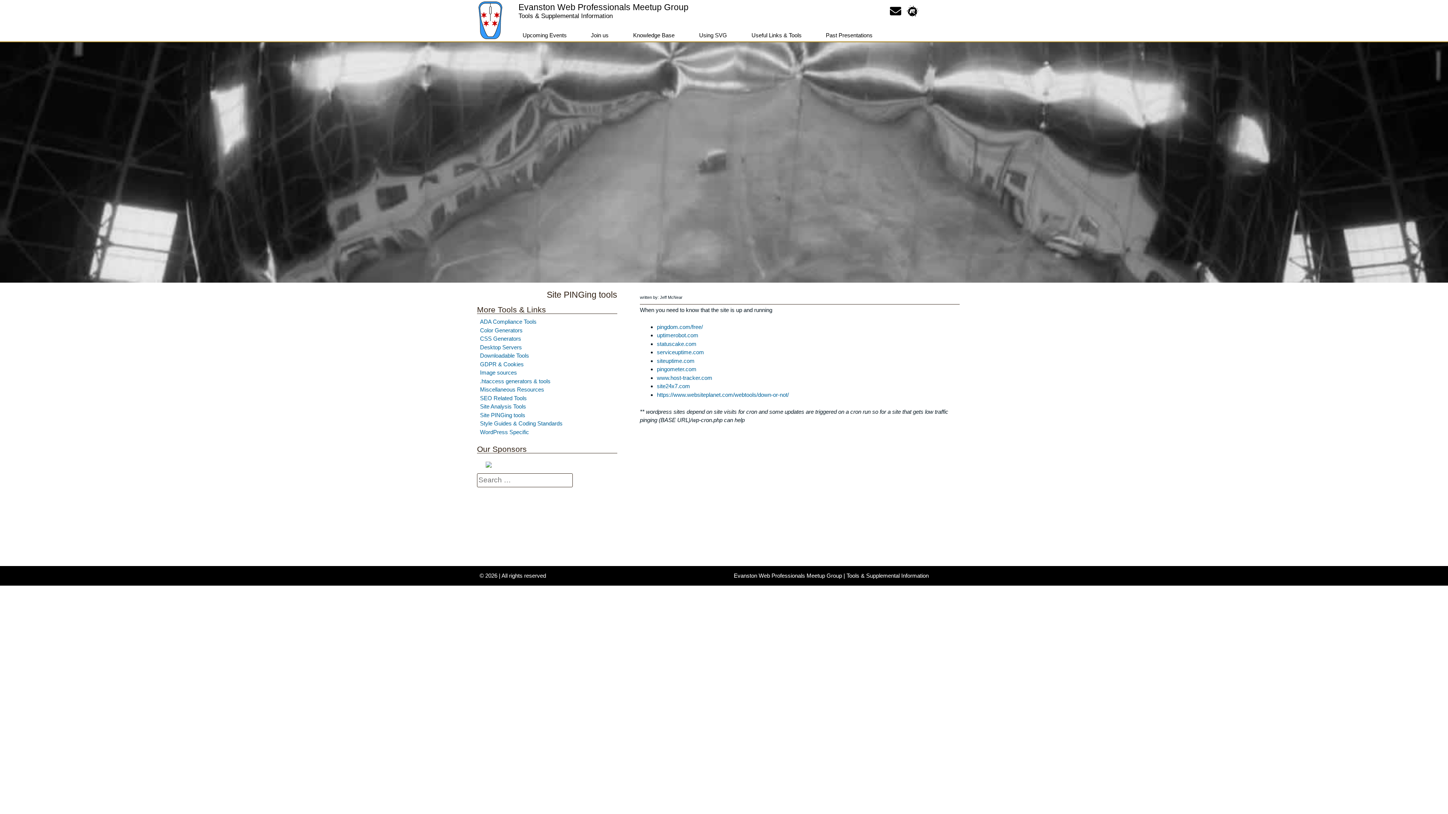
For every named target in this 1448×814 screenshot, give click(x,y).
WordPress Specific (504, 432)
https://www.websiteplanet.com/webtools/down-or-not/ (723, 395)
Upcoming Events (545, 35)
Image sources (498, 372)
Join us (600, 35)
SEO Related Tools (503, 398)
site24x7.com (673, 386)
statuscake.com (676, 344)
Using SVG (713, 35)
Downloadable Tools (504, 355)
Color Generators (501, 330)
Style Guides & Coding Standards (521, 423)
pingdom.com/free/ (680, 327)
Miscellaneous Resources (512, 389)
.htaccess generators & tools (515, 381)
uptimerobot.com (677, 335)
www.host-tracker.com (684, 378)
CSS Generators (500, 338)
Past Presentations (849, 35)
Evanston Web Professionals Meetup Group (603, 7)
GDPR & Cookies (502, 364)
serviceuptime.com (680, 352)
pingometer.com (676, 369)
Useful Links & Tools (777, 35)
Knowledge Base (654, 35)
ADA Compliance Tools (508, 321)
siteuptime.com (676, 361)
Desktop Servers (501, 347)
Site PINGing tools (502, 415)
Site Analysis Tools (503, 406)
